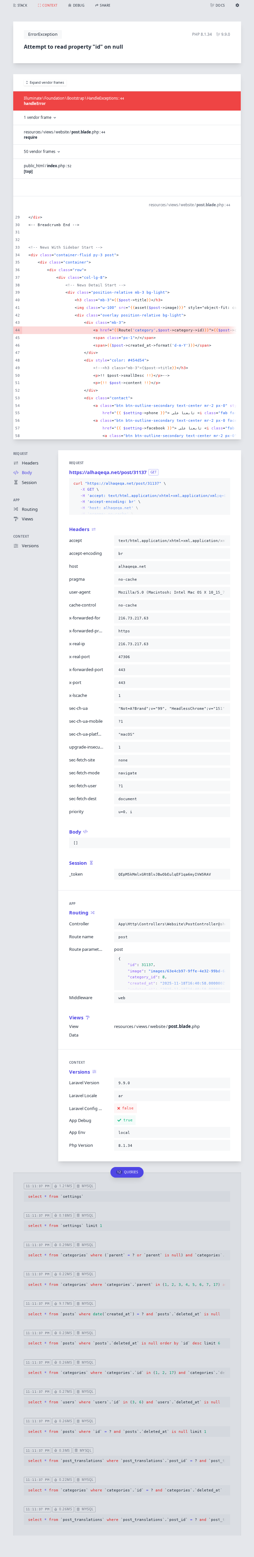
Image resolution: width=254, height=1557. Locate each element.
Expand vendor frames (47, 82)
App (16, 500)
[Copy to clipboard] (224, 483)
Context (21, 536)
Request (20, 454)
